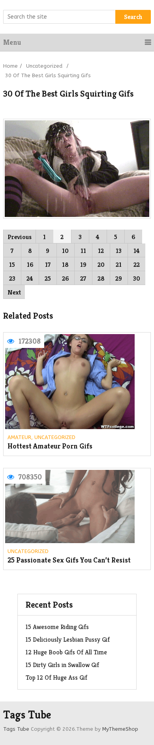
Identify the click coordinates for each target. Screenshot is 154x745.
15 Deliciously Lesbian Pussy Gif (68, 639)
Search (133, 17)
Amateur (19, 437)
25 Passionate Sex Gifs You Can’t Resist (69, 560)
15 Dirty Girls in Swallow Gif (62, 665)
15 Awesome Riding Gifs (57, 627)
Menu (12, 42)
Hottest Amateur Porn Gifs (50, 446)
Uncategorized (44, 66)
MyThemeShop (120, 729)
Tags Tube (27, 714)
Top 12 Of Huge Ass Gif (56, 677)
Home (10, 66)
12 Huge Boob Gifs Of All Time (66, 652)
